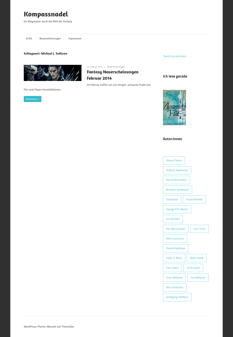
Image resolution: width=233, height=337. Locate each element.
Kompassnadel (46, 14)
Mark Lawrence (175, 238)
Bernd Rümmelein (176, 180)
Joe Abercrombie (175, 229)
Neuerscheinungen (50, 38)
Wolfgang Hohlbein (177, 297)
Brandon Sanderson (177, 190)
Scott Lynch (193, 268)
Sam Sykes (172, 268)
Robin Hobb (196, 258)
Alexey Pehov (174, 160)
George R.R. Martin (177, 209)
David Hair (172, 199)
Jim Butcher (172, 219)
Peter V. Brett (174, 258)
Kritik (29, 38)
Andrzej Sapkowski (177, 170)
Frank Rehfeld (194, 199)
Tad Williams (198, 277)
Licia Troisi (199, 229)
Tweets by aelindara (174, 56)
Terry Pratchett (174, 287)
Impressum (74, 38)
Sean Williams (174, 277)
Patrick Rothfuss (175, 248)
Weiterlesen (32, 99)
